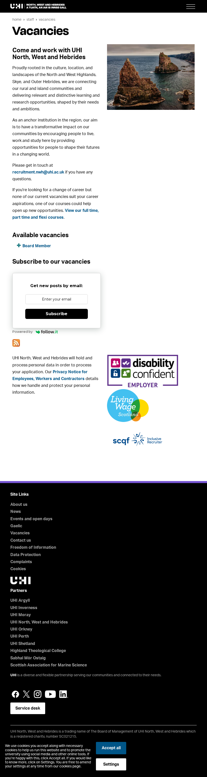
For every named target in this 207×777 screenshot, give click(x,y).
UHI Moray (20, 615)
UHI (13, 675)
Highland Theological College (38, 651)
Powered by (22, 332)
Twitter (26, 694)
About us (19, 505)
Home (16, 19)
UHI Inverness (23, 608)
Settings (111, 764)
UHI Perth (19, 636)
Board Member (36, 246)
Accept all (111, 748)
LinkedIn (63, 694)
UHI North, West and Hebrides (39, 622)
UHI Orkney (21, 629)
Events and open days (31, 519)
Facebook (15, 694)
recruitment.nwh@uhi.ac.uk (38, 172)
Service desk (27, 708)
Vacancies (47, 19)
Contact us (20, 540)
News (15, 512)
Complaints (21, 562)
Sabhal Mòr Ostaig (28, 658)
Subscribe (56, 313)
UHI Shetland (22, 644)
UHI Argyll (20, 600)
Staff (30, 19)
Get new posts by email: (56, 285)
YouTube (50, 694)
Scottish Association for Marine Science (48, 665)
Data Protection (25, 555)
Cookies (18, 569)
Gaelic (16, 526)
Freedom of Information (33, 547)
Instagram (37, 694)
